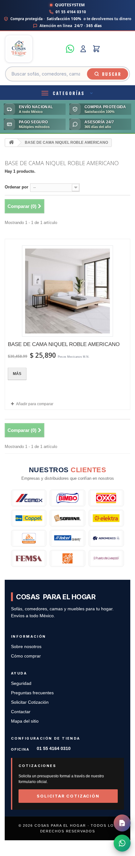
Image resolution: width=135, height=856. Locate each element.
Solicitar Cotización (30, 702)
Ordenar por (16, 187)
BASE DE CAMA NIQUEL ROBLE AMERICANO (64, 344)
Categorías (69, 93)
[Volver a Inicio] (11, 143)
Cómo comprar (26, 656)
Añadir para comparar (34, 404)
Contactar (20, 711)
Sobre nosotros (26, 646)
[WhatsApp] (70, 49)
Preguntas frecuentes (32, 693)
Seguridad (21, 683)
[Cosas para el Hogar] (33, 49)
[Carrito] (96, 49)
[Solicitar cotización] (122, 822)
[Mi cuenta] (83, 49)
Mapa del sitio (25, 721)
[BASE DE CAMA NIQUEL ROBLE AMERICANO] (67, 291)
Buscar (111, 74)
